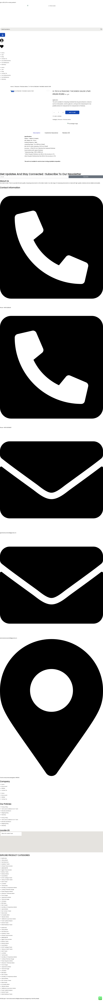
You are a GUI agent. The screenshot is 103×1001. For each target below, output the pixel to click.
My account (4, 786)
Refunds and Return (6, 811)
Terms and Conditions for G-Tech (9, 809)
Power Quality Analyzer (7, 921)
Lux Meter (3, 883)
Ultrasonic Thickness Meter (21, 86)
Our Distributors (5, 62)
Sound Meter (4, 876)
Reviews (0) (66, 133)
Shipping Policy (5, 813)
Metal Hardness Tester (6, 924)
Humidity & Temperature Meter (9, 887)
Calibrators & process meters (8, 919)
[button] (57, 116)
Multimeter (4, 858)
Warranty (3, 64)
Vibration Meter (5, 917)
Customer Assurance (51, 133)
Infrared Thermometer (7, 866)
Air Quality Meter (5, 915)
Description (36, 133)
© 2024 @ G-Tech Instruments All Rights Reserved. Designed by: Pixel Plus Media (19, 998)
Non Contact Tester (6, 911)
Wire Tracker (4, 905)
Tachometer (4, 885)
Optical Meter (4, 909)
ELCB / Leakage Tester (6, 877)
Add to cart (72, 112)
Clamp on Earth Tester (6, 879)
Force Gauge (4, 895)
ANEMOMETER (4, 868)
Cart (2, 54)
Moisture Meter (5, 874)
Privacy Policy (4, 807)
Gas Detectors (4, 862)
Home (2, 53)
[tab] (36, 133)
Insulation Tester (5, 864)
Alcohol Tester (4, 922)
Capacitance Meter (6, 897)
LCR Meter (3, 901)
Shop (2, 56)
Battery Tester (4, 872)
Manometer (4, 913)
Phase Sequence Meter (7, 891)
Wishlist (3, 788)
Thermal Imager (5, 899)
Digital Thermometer (6, 870)
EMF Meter (3, 903)
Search (101, 29)
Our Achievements (6, 60)
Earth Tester (4, 881)
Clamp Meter (4, 860)
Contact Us (4, 58)
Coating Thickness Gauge (7, 889)
